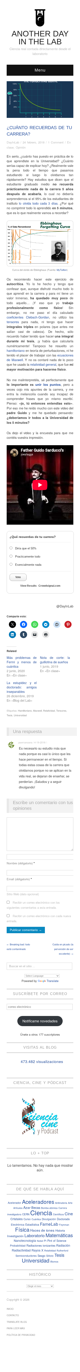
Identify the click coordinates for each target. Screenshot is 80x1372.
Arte (70, 1202)
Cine (69, 1213)
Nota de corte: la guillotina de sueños (55, 659)
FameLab (49, 1224)
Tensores (61, 710)
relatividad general (43, 364)
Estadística (32, 1224)
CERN (25, 1214)
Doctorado (63, 1219)
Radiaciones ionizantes (40, 1245)
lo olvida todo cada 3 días (38, 203)
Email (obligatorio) (19, 879)
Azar (26, 1207)
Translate (52, 981)
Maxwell (37, 710)
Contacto (13, 1315)
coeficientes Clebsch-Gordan (28, 317)
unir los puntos (48, 384)
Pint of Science (56, 1240)
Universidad (20, 715)
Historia (60, 1230)
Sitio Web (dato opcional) (23, 894)
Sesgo (41, 1255)
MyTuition (62, 269)
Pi (45, 1240)
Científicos (58, 1214)
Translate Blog (17, 1321)
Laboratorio (34, 1235)
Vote (18, 577)
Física (22, 1229)
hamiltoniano (16, 350)
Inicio (10, 1308)
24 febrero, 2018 (33, 142)
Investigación (15, 1236)
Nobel (40, 1240)
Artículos (17, 1208)
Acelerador (14, 1202)
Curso (27, 1219)
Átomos (54, 1261)
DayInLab (13, 142)
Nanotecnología (25, 1240)
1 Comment (56, 142)
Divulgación (49, 1219)
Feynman (64, 1224)
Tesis (9, 715)
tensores (14, 321)
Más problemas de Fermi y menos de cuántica (22, 662)
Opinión (21, 147)
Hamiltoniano (25, 710)
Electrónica (17, 1224)
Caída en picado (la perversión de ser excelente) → (62, 948)
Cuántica (36, 1219)
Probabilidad (18, 1245)
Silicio (50, 1255)
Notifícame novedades (40, 1020)
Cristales (16, 1219)
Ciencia (41, 1212)
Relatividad (49, 710)
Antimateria (61, 1202)
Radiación (63, 1245)
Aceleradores (38, 1201)
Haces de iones (42, 1230)
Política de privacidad (21, 1334)
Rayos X (37, 1250)
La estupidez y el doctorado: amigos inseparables (22, 687)
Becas (35, 1207)
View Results (28, 585)
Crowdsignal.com (49, 585)
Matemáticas (59, 1235)
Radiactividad (21, 1250)
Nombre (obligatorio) (21, 863)
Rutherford (62, 1250)
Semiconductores (26, 1255)
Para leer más (16, 1328)
